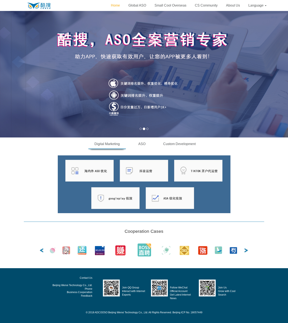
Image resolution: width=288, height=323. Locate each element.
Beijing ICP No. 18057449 (187, 312)
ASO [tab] (141, 144)
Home (115, 5)
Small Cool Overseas (170, 5)
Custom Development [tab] (179, 144)
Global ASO (137, 5)
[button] (257, 5)
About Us (233, 5)
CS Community (206, 5)
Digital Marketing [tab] (107, 144)
